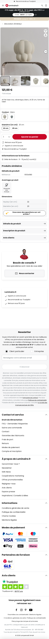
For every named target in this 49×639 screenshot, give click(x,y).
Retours (5, 443)
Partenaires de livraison (16, 554)
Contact (5, 431)
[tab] (24, 433)
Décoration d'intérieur (13, 24)
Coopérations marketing (13, 475)
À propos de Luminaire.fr (16, 458)
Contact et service (13, 414)
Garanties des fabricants (13, 435)
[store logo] (13, 5)
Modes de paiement (11, 447)
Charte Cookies (9, 516)
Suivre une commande (12, 427)
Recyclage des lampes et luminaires (25, 621)
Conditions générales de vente (15, 508)
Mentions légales (9, 520)
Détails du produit (12, 223)
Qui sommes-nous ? (11, 464)
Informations (9, 503)
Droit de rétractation (12, 419)
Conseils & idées (21, 495)
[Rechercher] (42, 5)
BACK (23, 15)
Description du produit (14, 230)
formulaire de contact (30, 398)
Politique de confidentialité (37, 400)
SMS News (6, 471)
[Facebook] (18, 609)
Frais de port (7, 439)
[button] (5, 81)
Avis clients (8, 237)
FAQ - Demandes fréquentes (15, 423)
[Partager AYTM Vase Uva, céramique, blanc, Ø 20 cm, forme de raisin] (45, 35)
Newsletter (7, 468)
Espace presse (8, 491)
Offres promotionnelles (12, 479)
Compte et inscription (12, 451)
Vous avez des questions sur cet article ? (26, 213)
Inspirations (7, 495)
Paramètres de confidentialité (18, 614)
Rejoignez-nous (8, 483)
